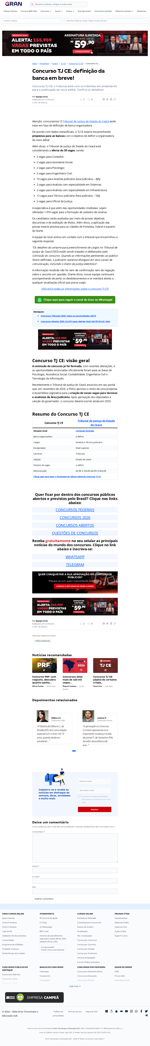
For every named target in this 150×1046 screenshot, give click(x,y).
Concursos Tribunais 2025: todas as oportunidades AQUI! (68, 315)
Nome (35, 866)
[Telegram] (146, 1016)
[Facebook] (141, 1012)
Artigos (69, 11)
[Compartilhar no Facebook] (103, 99)
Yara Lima (97, 686)
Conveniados (8, 940)
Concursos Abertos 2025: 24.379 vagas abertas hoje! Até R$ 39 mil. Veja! (75, 321)
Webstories (141, 11)
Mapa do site (92, 1012)
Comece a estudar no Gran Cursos (75, 586)
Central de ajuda (50, 918)
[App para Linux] (111, 1012)
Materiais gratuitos (123, 11)
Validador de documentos (14, 936)
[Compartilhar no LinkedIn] (110, 99)
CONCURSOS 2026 (75, 517)
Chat (44, 922)
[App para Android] (121, 1012)
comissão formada (85, 430)
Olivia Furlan (38, 686)
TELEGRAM (75, 564)
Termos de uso (75, 1012)
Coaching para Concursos (89, 922)
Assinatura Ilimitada (86, 918)
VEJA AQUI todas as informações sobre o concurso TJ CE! (75, 289)
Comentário (38, 832)
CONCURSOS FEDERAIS (75, 509)
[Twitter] (146, 1012)
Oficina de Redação (86, 958)
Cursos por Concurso (87, 940)
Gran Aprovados (84, 11)
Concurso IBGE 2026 (29, 11)
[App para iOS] (116, 1012)
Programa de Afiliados (12, 944)
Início (34, 63)
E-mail (36, 877)
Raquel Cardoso (69, 686)
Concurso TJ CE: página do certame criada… (105, 679)
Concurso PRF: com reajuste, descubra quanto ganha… (44, 679)
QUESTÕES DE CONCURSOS (75, 532)
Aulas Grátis (120, 931)
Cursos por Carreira (86, 944)
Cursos (57, 11)
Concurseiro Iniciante (103, 11)
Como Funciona (9, 922)
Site (34, 887)
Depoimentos (121, 918)
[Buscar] (32, 4)
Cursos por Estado (85, 949)
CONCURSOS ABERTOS (75, 525)
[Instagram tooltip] (131, 1012)
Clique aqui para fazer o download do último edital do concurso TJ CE (67, 476)
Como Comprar (9, 927)
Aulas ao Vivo (121, 927)
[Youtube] (126, 1012)
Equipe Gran (42, 97)
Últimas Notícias (10, 11)
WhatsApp (47, 927)
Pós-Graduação (84, 936)
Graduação (82, 931)
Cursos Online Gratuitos (88, 962)
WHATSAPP (75, 556)
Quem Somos (8, 918)
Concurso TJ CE (76, 63)
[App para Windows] (106, 1012)
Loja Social (7, 931)
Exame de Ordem (85, 927)
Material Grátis (122, 922)
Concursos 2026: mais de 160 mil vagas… (73, 679)
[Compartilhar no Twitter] (107, 99)
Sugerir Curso (121, 936)
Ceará (55, 63)
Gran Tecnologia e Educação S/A (66, 1028)
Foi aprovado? (52, 948)
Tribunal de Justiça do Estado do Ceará (86, 121)
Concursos (45, 11)
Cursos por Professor (87, 953)
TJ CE (63, 63)
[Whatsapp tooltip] (136, 1012)
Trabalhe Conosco (10, 949)
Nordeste (44, 63)
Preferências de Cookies (13, 953)
